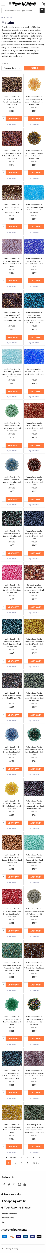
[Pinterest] (14, 1184)
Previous (12, 1158)
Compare (13, 124)
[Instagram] (19, 1184)
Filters (34, 68)
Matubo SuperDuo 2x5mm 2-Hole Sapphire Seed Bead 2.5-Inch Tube (34, 371)
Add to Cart (13, 119)
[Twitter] (9, 1184)
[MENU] (3, 4)
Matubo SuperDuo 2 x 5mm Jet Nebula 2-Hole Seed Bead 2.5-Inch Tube (11, 695)
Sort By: (5, 63)
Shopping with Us (15, 1201)
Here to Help (12, 1194)
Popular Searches (9, 1213)
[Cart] (43, 4)
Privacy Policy (7, 1218)
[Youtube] (24, 1184)
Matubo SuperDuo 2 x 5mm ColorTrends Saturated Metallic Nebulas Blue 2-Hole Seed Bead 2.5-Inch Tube (34, 318)
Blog (3, 1222)
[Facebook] (4, 1184)
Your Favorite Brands (17, 1207)
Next (35, 1163)
